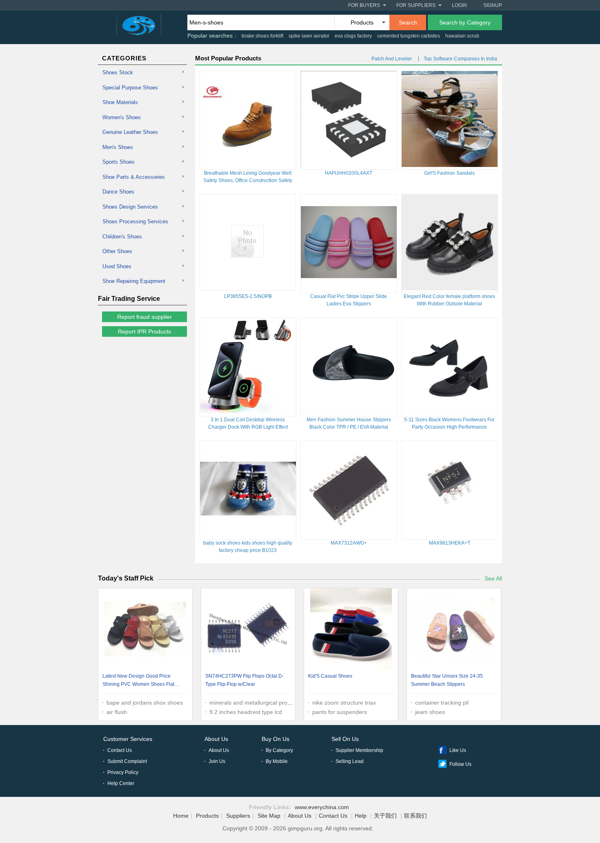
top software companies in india (460, 58)
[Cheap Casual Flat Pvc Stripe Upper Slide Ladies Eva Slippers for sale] (349, 288)
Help (361, 815)
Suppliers (238, 815)
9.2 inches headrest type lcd (245, 712)
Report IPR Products (144, 331)
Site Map (269, 815)
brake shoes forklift (262, 36)
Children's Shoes (122, 237)
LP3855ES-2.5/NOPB (248, 296)
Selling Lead (350, 761)
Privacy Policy (122, 772)
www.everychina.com (322, 807)
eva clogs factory (353, 36)
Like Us (457, 750)
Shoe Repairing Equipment (133, 281)
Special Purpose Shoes (130, 88)
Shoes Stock (117, 72)
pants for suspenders (339, 712)
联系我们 (415, 815)
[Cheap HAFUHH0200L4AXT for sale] (349, 165)
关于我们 (385, 815)
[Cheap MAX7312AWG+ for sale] (349, 535)
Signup (492, 5)
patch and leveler (391, 58)
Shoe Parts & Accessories (133, 177)
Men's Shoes (117, 147)
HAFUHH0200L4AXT (348, 173)
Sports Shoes (118, 162)
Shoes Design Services (130, 207)
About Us (216, 739)
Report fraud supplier (144, 317)
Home (181, 815)
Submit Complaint (127, 761)
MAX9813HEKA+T (449, 543)
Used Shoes (116, 266)
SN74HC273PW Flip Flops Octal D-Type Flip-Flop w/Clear (244, 680)
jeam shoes (430, 712)
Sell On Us (345, 739)
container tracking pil (442, 702)
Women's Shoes (121, 117)
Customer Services (127, 739)
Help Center (120, 783)
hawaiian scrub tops (467, 36)
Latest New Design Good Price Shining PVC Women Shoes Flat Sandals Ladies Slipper (138, 681)
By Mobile (277, 761)
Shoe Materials (120, 102)
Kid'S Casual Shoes (330, 676)
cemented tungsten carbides (408, 36)
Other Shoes (117, 251)
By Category (279, 750)
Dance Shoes (118, 192)
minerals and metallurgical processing (258, 702)
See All (493, 578)
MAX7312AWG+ (349, 543)
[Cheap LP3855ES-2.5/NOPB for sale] (247, 255)
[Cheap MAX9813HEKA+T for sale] (450, 535)
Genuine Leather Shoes (130, 132)
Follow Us (460, 764)
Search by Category (465, 22)
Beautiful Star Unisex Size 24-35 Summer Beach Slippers (447, 680)
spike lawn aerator (309, 36)
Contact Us (119, 750)
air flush (117, 712)
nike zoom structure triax (344, 702)
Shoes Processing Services (135, 221)
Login (459, 5)
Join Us (217, 761)
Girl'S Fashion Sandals (449, 173)
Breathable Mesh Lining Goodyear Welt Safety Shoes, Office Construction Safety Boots (247, 180)
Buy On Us (275, 739)
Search (408, 22)
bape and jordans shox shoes (145, 702)
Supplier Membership (359, 750)
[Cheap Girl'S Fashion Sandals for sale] (450, 165)
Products (207, 815)
